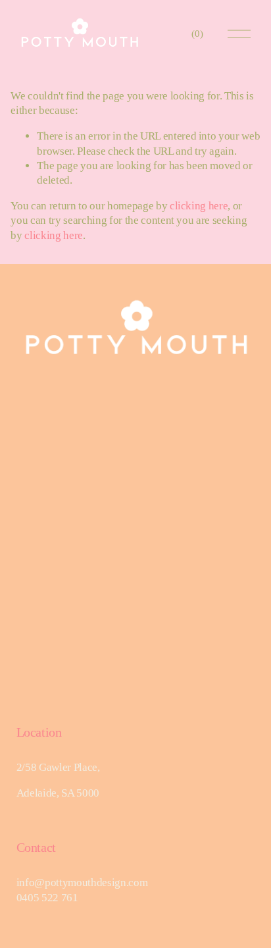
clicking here (199, 205)
